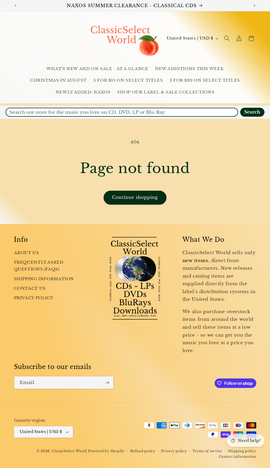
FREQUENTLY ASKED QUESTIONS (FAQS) (39, 266)
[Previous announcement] (15, 5)
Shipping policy (242, 451)
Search (252, 112)
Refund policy (143, 451)
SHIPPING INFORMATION (44, 279)
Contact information (237, 457)
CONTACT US (30, 288)
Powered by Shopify (106, 451)
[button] (227, 38)
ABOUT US (26, 252)
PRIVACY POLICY (34, 297)
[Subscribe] (107, 382)
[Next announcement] (254, 5)
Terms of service (207, 451)
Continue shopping (135, 197)
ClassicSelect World (69, 451)
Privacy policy (174, 451)
